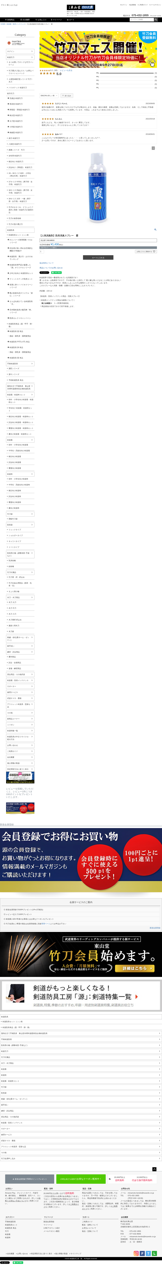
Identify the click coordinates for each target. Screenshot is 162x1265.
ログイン (124, 5)
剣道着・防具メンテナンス (16, 24)
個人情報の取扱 (13, 763)
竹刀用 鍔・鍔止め (17, 577)
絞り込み (68, 96)
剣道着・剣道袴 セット (16, 395)
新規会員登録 (155, 928)
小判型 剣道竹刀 (16, 127)
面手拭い (10, 646)
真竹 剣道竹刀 (14, 138)
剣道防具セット (11, 1225)
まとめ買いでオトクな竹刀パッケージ (21, 63)
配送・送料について (90, 1225)
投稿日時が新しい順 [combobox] (47, 95)
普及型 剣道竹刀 (16, 104)
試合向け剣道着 (15, 462)
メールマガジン (155, 5)
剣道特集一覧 (12, 731)
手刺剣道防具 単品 (16, 380)
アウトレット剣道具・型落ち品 (18, 705)
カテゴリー (10, 1217)
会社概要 (10, 757)
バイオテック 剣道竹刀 (18, 88)
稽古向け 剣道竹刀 (16, 162)
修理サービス (12, 692)
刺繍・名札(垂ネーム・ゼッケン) (18, 638)
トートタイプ (14, 547)
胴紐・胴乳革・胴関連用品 (20, 352)
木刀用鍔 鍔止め (15, 620)
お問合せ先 (125, 1189)
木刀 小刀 (12, 614)
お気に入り (42, 20)
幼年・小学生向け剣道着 (18, 445)
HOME (3, 24)
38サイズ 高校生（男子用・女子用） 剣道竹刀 (20, 191)
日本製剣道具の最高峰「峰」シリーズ (21, 311)
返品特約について (46, 263)
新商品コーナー (13, 719)
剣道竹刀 (10, 57)
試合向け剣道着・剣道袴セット (21, 422)
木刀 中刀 (12, 608)
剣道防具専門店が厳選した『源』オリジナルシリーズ (20, 266)
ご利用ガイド (143, 5)
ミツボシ (10, 725)
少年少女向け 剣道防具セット (21, 273)
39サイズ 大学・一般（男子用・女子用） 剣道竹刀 (20, 200)
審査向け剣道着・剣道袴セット (21, 428)
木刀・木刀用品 (13, 597)
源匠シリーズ (14, 368)
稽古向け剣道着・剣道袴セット (21, 416)
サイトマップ (76, 1254)
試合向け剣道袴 (15, 496)
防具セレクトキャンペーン (20, 318)
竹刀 (7, 1231)
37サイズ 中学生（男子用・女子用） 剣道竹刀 (20, 183)
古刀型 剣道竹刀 (16, 121)
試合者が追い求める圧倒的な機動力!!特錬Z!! (21, 249)
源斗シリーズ (14, 374)
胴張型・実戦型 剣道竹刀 (20, 110)
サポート (86, 1217)
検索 (156, 19)
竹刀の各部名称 (15, 218)
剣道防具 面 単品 (16, 331)
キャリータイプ (15, 541)
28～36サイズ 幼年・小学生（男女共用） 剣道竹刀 (20, 174)
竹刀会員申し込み (8, 1158)
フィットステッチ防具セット (21, 279)
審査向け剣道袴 (15, 502)
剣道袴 (10, 474)
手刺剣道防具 (12, 364)
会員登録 (133, 5)
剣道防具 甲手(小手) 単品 (20, 342)
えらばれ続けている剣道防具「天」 (21, 302)
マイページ (57, 20)
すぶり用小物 (14, 591)
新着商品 (10, 20)
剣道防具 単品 (10, 1228)
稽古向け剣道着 (15, 456)
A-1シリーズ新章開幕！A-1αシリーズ (21, 241)
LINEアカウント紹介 (52, 1228)
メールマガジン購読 (51, 1231)
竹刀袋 (10, 514)
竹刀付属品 (11, 572)
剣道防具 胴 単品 (16, 347)
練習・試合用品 (13, 652)
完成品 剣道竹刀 (16, 98)
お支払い (9, 1189)
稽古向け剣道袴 (15, 491)
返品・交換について (90, 1231)
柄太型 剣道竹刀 (16, 115)
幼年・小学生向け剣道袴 (18, 479)
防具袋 (10, 525)
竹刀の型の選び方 (16, 224)
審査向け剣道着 (15, 468)
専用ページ (45, 924)
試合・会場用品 (15, 663)
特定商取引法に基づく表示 (17, 769)
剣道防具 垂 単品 (16, 358)
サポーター (11, 686)
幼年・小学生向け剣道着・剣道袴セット (21, 401)
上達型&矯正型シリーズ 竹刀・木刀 (21, 80)
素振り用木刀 (14, 626)
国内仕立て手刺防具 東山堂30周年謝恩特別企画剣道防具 (19, 387)
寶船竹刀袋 (13, 519)
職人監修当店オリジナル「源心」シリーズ (21, 294)
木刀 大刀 (12, 602)
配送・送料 (48, 1189)
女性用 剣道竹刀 (15, 156)
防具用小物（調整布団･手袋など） (18, 554)
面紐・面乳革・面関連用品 (20, 336)
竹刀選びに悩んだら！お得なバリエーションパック (21, 72)
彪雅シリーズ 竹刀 (17, 150)
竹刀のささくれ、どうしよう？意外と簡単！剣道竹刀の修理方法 (21, 210)
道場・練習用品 (15, 668)
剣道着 (10, 440)
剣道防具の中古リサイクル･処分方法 (18, 738)
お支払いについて (89, 1228)
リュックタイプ (15, 530)
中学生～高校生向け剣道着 (19, 451)
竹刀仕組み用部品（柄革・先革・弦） (20, 584)
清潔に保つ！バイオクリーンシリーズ (21, 286)
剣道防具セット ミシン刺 (19, 235)
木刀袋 (11, 631)
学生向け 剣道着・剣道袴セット (20, 409)
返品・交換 (87, 1189)
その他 (10, 713)
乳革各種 (12, 561)
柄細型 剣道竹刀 (16, 132)
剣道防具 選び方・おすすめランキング (21, 257)
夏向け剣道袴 (14, 508)
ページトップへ (154, 1169)
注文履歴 (26, 20)
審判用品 (12, 657)
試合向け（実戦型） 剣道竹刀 (20, 167)
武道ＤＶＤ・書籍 (14, 698)
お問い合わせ (12, 745)
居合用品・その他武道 (16, 674)
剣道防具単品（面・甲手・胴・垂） (21, 325)
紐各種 (11, 566)
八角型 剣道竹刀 (15, 144)
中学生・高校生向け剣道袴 (19, 485)
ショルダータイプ (16, 535)
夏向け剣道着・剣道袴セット (20, 434)
